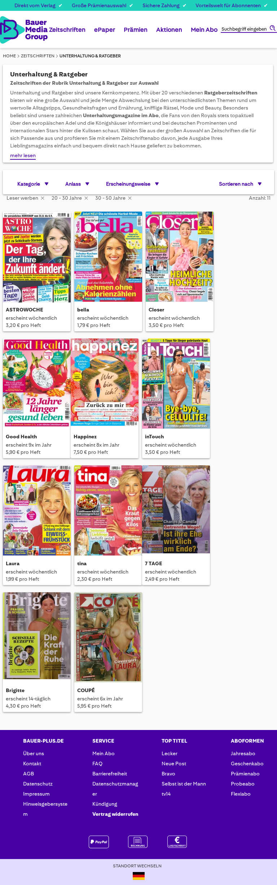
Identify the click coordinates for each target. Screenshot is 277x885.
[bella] (108, 258)
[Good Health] (37, 384)
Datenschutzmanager (115, 789)
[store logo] (7, 30)
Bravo (168, 773)
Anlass (73, 184)
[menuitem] (67, 32)
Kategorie (28, 184)
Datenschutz (38, 784)
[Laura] (37, 511)
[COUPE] (108, 638)
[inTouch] (176, 384)
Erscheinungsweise (128, 184)
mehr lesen (23, 155)
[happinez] (104, 384)
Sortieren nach (236, 184)
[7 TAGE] (176, 511)
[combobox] (249, 29)
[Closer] (180, 258)
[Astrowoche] (37, 258)
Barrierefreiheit (109, 773)
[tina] (108, 511)
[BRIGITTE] (37, 638)
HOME (9, 55)
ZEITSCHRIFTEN (37, 55)
